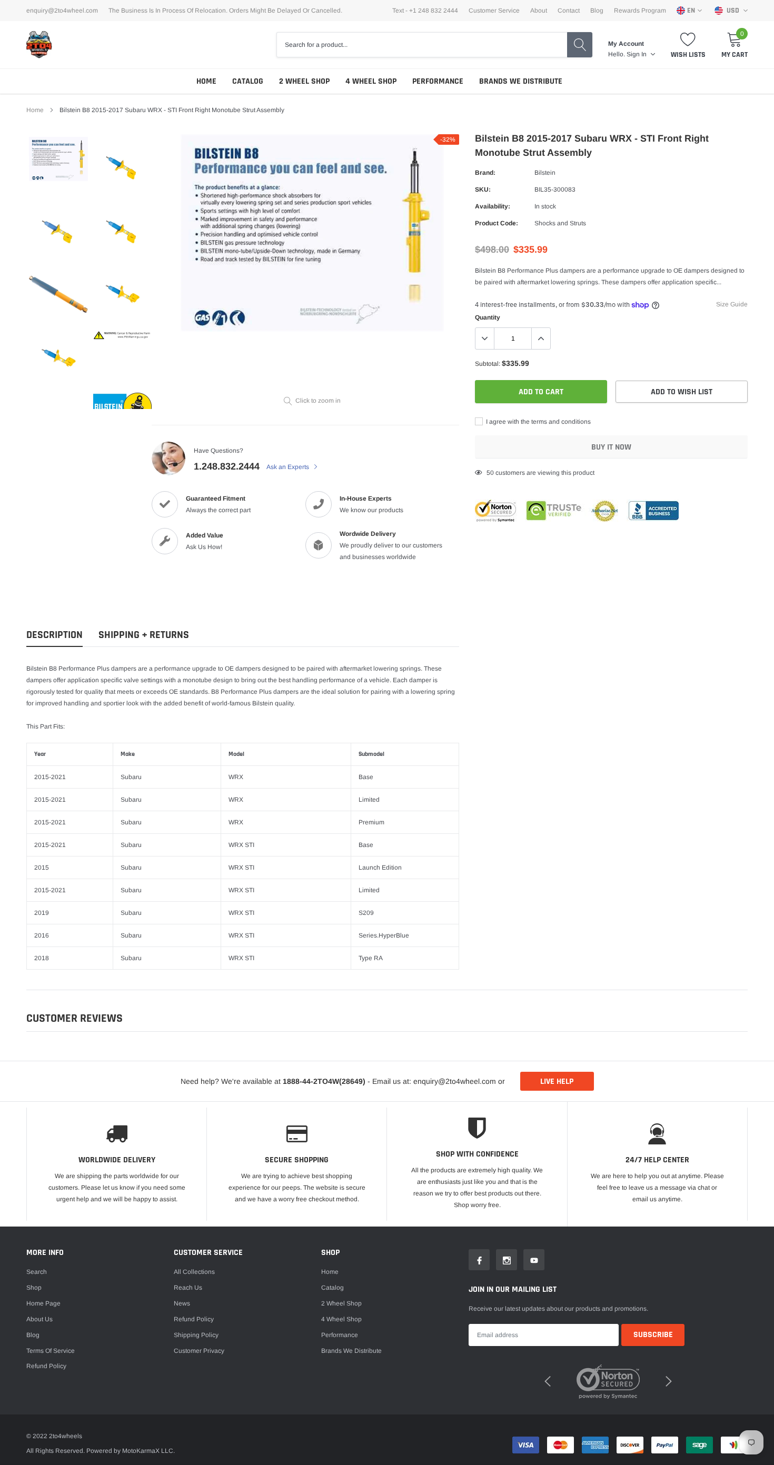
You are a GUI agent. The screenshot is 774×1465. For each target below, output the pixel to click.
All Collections (194, 1271)
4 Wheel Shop (370, 81)
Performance (437, 81)
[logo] (39, 44)
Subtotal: (487, 363)
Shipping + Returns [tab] (143, 635)
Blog (596, 10)
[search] (579, 44)
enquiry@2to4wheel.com (62, 10)
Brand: (485, 172)
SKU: (483, 189)
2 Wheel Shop (304, 81)
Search (36, 1271)
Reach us (188, 1287)
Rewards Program (640, 10)
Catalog (247, 81)
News (182, 1303)
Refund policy (46, 1366)
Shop (34, 1287)
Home (206, 81)
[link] (58, 159)
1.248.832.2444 (227, 466)
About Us (39, 1319)
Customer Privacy (199, 1350)
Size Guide (732, 304)
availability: (492, 206)
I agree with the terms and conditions (537, 421)
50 (490, 472)
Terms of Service (50, 1350)
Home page (43, 1303)
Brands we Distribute (520, 81)
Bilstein (544, 172)
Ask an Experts (288, 467)
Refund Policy (194, 1319)
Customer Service (494, 10)
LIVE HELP (556, 1081)
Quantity (487, 317)
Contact (569, 10)
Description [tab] (54, 635)
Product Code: (496, 223)
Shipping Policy (196, 1335)
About (538, 10)
